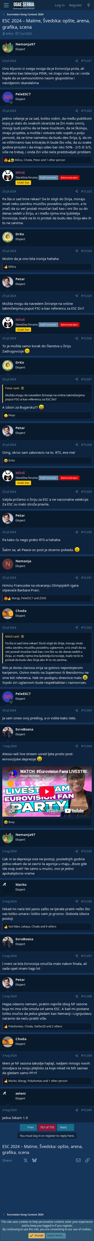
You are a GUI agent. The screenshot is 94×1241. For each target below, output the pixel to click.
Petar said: (12, 388)
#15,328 (86, 445)
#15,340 (86, 1110)
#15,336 (86, 901)
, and (29, 598)
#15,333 (86, 710)
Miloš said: (12, 636)
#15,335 (86, 851)
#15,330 (86, 532)
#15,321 (86, 61)
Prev (30, 1127)
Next (63, 1127)
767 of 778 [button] (47, 1127)
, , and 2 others (35, 1026)
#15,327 (86, 379)
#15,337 (86, 956)
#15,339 (86, 1055)
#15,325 (86, 296)
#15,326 (86, 338)
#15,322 (86, 111)
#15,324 (86, 251)
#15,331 (86, 578)
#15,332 (86, 628)
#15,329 (86, 492)
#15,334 (86, 746)
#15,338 (86, 996)
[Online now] (11, 102)
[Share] (77, 61)
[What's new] (88, 5)
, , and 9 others (32, 926)
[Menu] (6, 5)
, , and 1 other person (40, 160)
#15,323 (86, 191)
